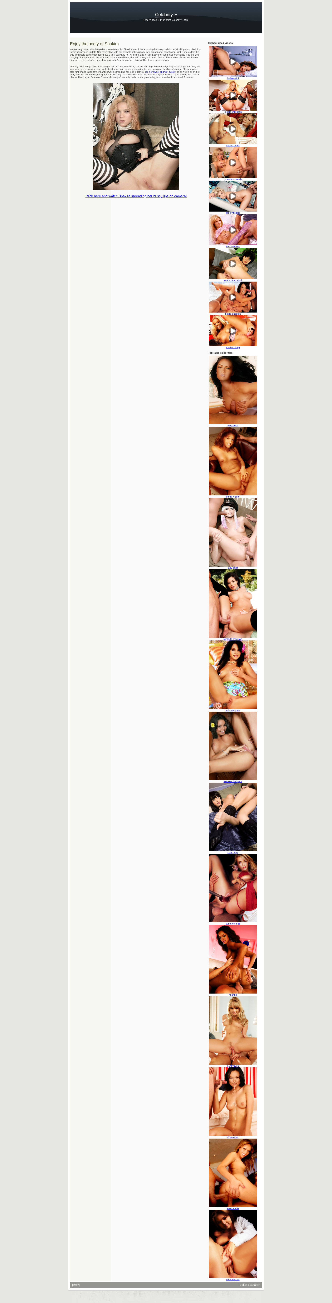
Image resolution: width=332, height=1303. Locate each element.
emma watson (233, 496)
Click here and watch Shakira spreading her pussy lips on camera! (136, 196)
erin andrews (233, 246)
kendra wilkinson (233, 112)
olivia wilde (233, 1137)
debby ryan (233, 1066)
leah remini (233, 78)
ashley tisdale (233, 213)
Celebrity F (166, 14)
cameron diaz (233, 923)
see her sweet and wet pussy (160, 72)
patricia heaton (233, 314)
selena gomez (233, 710)
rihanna (233, 995)
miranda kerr (233, 1279)
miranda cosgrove (232, 639)
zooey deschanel (233, 280)
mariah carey (233, 347)
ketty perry (232, 852)
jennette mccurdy (233, 179)
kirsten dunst (233, 145)
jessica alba (233, 1208)
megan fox (232, 425)
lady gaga (233, 568)
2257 (76, 1285)
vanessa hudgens (233, 781)
